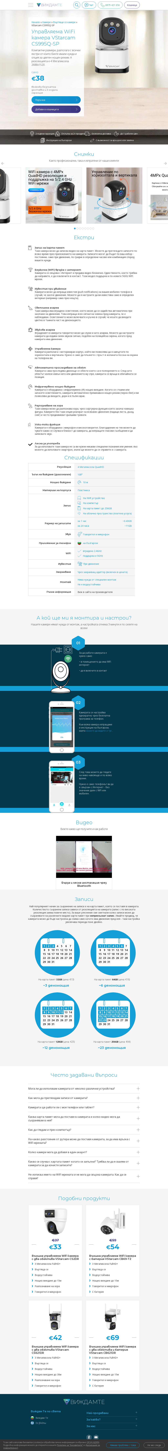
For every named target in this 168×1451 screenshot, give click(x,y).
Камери (46, 22)
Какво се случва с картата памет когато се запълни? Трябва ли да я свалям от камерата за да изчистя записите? (78, 1163)
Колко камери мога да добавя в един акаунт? (57, 1152)
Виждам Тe (42, 1417)
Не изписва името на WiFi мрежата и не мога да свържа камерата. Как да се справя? (77, 1176)
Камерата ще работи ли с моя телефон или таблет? (61, 1107)
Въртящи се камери (64, 22)
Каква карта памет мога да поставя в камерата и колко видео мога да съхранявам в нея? (74, 1118)
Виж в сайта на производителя (95, 592)
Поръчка (40, 99)
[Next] (165, 163)
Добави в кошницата (47, 109)
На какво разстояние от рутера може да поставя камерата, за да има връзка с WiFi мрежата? (79, 1141)
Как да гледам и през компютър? (49, 1130)
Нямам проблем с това (123, 1445)
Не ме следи (154, 1445)
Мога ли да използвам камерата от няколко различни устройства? (71, 1088)
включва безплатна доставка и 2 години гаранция (45, 89)
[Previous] (2, 163)
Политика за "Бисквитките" (70, 1445)
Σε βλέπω (41, 1422)
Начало (36, 22)
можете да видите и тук (99, 730)
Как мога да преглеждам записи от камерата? (58, 1098)
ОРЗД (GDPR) (93, 1442)
